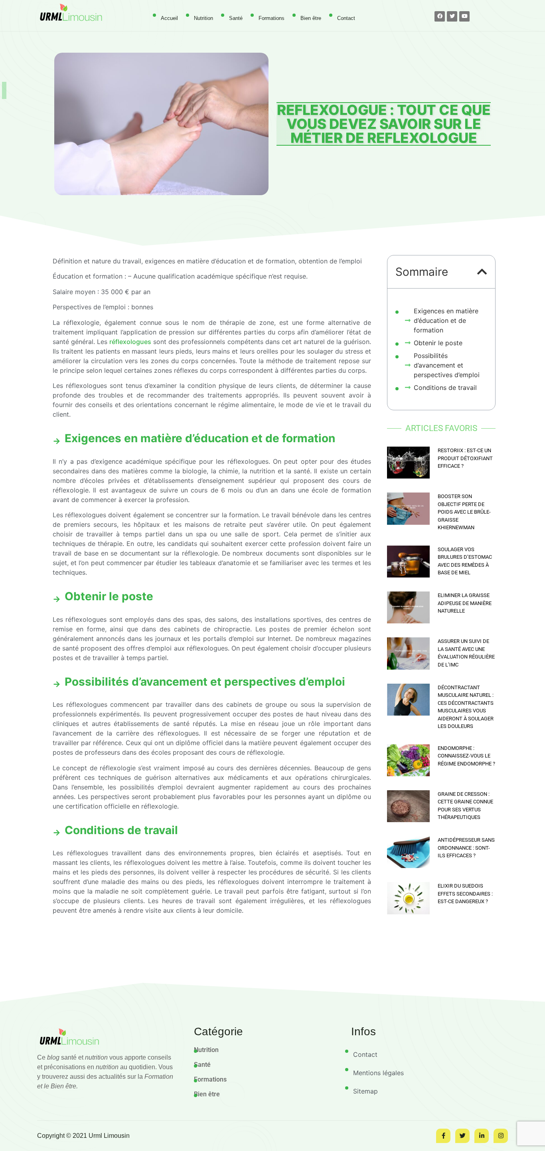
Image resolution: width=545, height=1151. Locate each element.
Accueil (169, 18)
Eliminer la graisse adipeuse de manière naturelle (465, 603)
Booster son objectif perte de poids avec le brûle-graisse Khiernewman (464, 511)
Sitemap (365, 1091)
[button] (482, 271)
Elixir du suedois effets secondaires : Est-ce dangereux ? (465, 893)
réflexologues (130, 342)
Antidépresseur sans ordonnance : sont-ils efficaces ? (466, 847)
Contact (346, 18)
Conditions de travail (445, 388)
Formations (271, 18)
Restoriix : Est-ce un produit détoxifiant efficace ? (465, 458)
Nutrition (203, 18)
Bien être (310, 18)
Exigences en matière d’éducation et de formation (446, 320)
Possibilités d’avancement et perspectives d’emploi (447, 365)
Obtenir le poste (438, 343)
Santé (236, 18)
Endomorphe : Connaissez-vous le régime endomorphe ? (466, 756)
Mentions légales (378, 1073)
